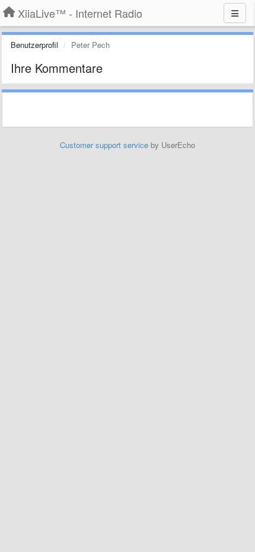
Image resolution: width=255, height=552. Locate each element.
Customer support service (104, 144)
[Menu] (235, 13)
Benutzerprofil (34, 44)
